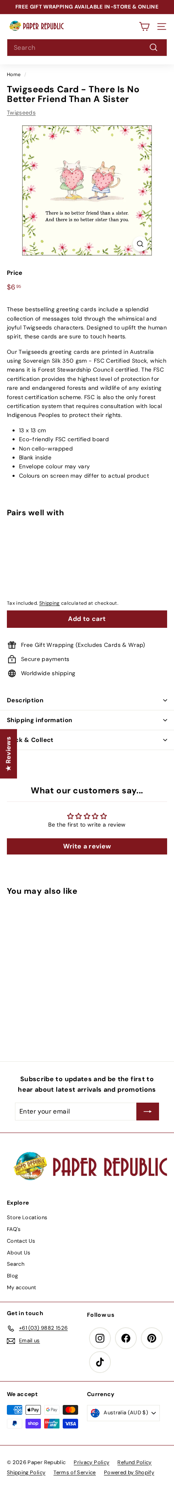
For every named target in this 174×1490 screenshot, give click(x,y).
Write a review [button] (87, 846)
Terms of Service (74, 1472)
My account (21, 1287)
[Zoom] (140, 243)
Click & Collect (30, 740)
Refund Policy (134, 1462)
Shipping (49, 603)
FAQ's (14, 1229)
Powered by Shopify (129, 1472)
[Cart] (144, 26)
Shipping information (39, 720)
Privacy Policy (91, 1462)
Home (14, 74)
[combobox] (87, 48)
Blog (12, 1275)
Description (25, 700)
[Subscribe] (147, 1111)
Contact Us (21, 1240)
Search (15, 1263)
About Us (19, 1252)
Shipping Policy (26, 1472)
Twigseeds (21, 112)
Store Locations (27, 1217)
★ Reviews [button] (8, 753)
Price (15, 273)
